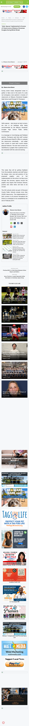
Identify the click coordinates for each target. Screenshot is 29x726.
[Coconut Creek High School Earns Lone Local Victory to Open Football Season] (14, 295)
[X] (14, 223)
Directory (16, 6)
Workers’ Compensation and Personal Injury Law (14, 636)
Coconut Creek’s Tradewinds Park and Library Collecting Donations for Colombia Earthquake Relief (19, 257)
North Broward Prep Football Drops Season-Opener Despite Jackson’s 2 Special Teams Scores (13, 317)
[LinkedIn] (14, 227)
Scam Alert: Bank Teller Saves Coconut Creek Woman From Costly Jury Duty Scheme (19, 243)
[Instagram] (21, 223)
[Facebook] (24, 7)
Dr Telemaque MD (14, 601)
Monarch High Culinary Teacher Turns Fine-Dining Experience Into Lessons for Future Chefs (14, 354)
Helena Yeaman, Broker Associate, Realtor (14, 565)
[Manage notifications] (3, 722)
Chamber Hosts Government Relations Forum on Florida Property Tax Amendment (19, 237)
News (9, 17)
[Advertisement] (14, 45)
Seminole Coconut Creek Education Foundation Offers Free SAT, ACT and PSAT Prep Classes (19, 250)
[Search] (27, 2)
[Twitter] (27, 7)
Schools (17, 17)
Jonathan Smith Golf (14, 582)
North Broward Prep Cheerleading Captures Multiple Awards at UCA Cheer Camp (14, 373)
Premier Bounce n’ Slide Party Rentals (14, 619)
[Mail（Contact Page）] (11, 223)
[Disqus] (14, 421)
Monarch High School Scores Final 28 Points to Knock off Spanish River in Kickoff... (13, 335)
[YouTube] (11, 227)
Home (3, 17)
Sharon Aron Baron (9, 62)
